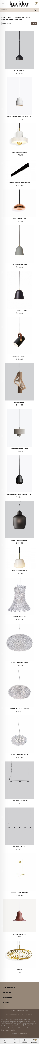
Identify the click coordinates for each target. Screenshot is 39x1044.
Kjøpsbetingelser (22, 1011)
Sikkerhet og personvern (14, 1015)
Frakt (13, 1011)
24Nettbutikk (23, 1033)
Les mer (24, 1028)
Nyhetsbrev (29, 1015)
